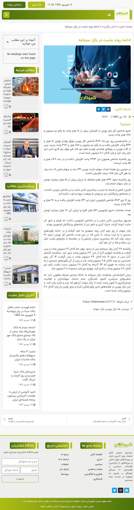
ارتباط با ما (64, 459)
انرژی (99, 459)
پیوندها (65, 474)
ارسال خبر (64, 469)
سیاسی (98, 464)
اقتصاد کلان (96, 454)
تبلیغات (65, 464)
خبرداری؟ (125, 124)
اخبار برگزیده (109, 27)
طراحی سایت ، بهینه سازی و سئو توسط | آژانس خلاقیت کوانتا (67, 506)
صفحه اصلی (125, 27)
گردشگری (97, 479)
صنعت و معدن (95, 469)
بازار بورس (111, 309)
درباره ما (65, 454)
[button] (109, 15)
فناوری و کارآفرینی (93, 474)
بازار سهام (98, 309)
